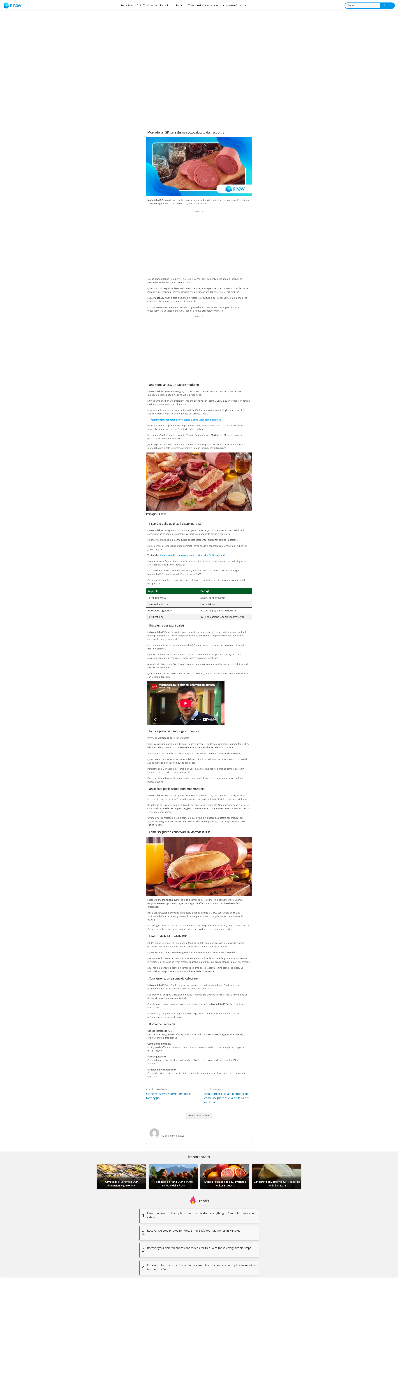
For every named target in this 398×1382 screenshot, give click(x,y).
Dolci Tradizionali (147, 5)
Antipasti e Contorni (234, 5)
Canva (162, 514)
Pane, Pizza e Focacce (172, 5)
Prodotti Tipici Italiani (199, 1116)
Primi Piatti (127, 5)
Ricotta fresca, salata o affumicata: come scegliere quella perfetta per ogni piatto (226, 1098)
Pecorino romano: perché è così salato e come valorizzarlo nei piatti (185, 420)
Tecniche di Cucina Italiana (203, 5)
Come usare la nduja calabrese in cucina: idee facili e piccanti (192, 555)
